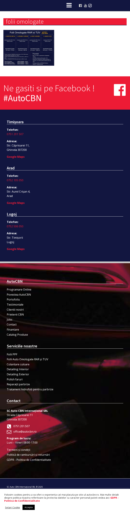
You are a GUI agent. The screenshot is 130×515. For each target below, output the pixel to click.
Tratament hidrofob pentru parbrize (30, 389)
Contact (12, 324)
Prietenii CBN (15, 314)
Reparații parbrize (18, 384)
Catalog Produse (17, 334)
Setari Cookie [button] (12, 507)
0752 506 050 (15, 226)
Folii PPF (12, 354)
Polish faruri (15, 379)
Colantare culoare (18, 364)
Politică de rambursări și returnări (28, 455)
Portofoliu (13, 299)
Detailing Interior (18, 369)
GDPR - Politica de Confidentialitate (29, 460)
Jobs (9, 319)
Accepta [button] (29, 507)
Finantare (13, 329)
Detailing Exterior (18, 374)
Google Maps (16, 157)
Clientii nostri (15, 309)
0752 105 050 (15, 180)
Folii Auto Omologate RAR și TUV (27, 359)
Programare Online (19, 289)
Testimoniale (15, 304)
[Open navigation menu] (69, 5)
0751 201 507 (15, 134)
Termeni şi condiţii (18, 450)
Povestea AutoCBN (19, 294)
